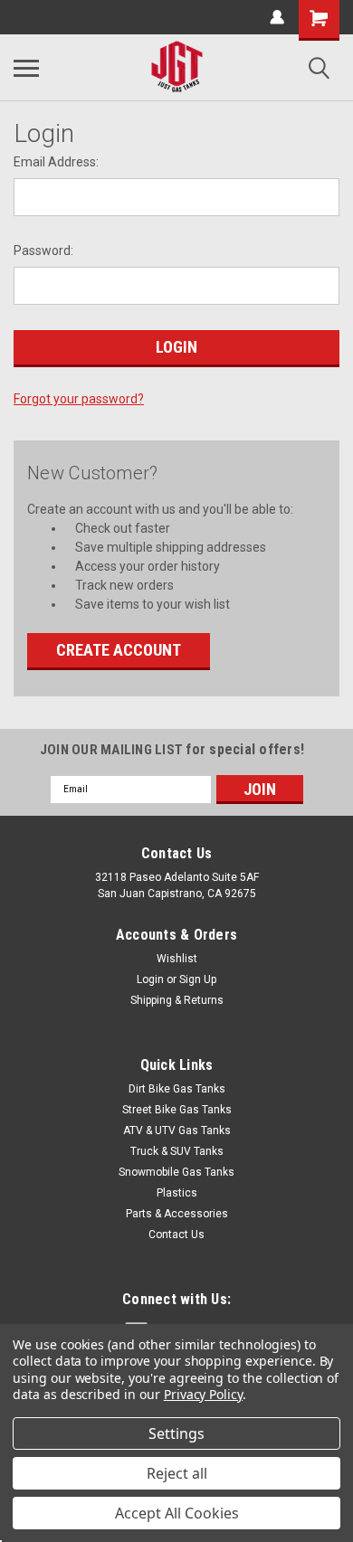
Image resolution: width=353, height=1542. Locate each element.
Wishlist (177, 958)
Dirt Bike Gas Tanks (177, 1089)
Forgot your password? (79, 399)
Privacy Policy (203, 1394)
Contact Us (176, 1234)
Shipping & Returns (177, 1000)
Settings (176, 1433)
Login (150, 979)
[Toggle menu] (26, 67)
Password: (43, 250)
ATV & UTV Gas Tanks (177, 1130)
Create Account (118, 649)
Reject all (177, 1473)
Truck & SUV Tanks (177, 1151)
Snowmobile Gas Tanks (176, 1172)
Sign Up (197, 979)
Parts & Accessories (177, 1213)
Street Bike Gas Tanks (177, 1109)
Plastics (177, 1193)
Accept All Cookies (177, 1513)
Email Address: (56, 162)
